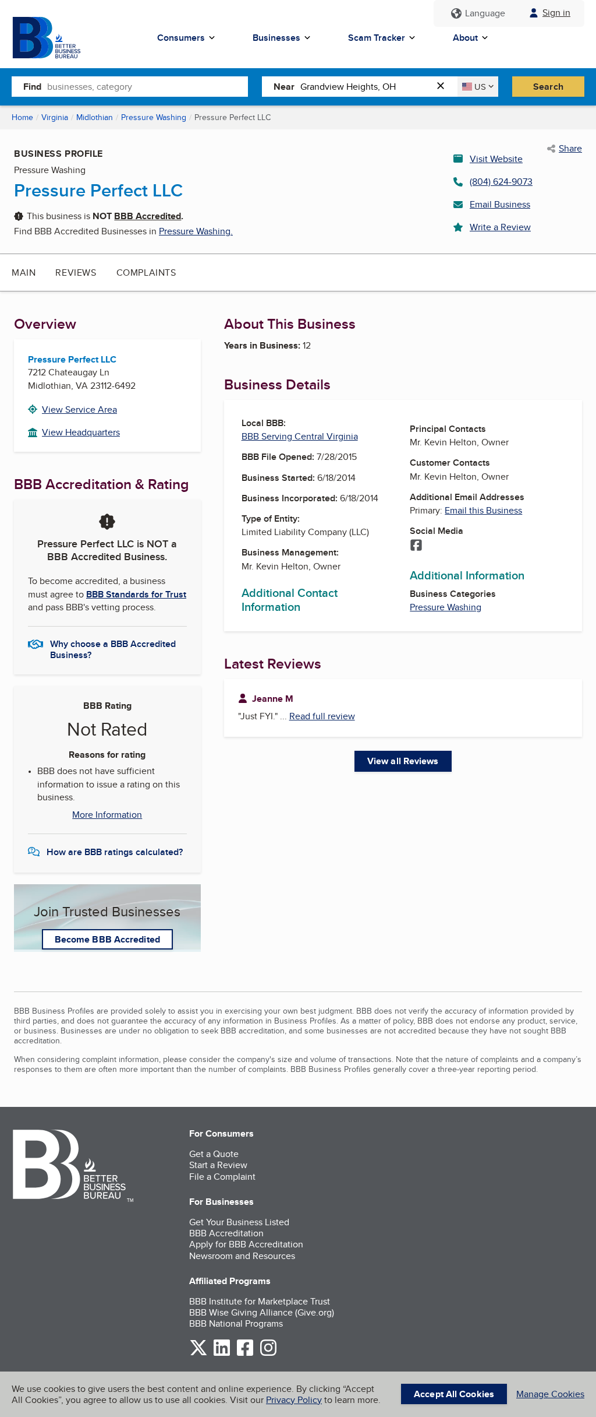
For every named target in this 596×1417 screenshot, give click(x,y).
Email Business (500, 204)
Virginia (54, 117)
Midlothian (94, 117)
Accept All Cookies (454, 1394)
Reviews (75, 272)
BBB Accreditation (226, 1233)
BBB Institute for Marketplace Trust (259, 1301)
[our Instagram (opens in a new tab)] (268, 1353)
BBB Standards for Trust (136, 594)
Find (32, 86)
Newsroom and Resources (242, 1256)
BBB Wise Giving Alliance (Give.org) (261, 1312)
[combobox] (147, 86)
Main (24, 272)
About (465, 37)
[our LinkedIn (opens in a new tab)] (221, 1353)
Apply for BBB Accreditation (246, 1244)
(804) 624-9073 (501, 181)
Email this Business (483, 510)
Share (570, 148)
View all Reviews (403, 761)
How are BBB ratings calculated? (115, 852)
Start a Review (218, 1165)
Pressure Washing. (196, 231)
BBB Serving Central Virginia (300, 436)
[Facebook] (416, 546)
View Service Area (79, 409)
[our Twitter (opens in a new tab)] (198, 1353)
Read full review (322, 716)
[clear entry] (444, 86)
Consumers (181, 37)
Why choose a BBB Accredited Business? (113, 648)
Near (284, 86)
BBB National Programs (236, 1323)
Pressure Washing (153, 117)
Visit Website (496, 158)
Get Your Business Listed (239, 1222)
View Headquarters (81, 432)
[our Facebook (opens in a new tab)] (245, 1353)
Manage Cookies (550, 1394)
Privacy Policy (294, 1400)
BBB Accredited (147, 216)
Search (548, 86)
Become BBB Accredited (107, 939)
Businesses (276, 37)
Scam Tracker (376, 37)
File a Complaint (222, 1176)
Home (22, 117)
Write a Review (500, 227)
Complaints (146, 272)
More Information (107, 814)
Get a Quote (214, 1154)
